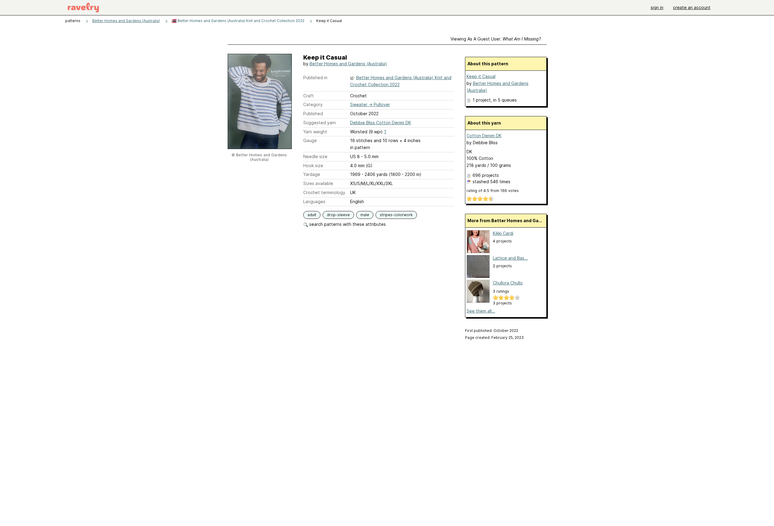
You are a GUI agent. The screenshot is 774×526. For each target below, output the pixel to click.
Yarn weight (315, 131)
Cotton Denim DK (484, 135)
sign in (657, 7)
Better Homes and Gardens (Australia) (126, 20)
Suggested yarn (319, 122)
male (364, 215)
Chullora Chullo (508, 282)
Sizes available (318, 183)
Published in (315, 77)
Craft (308, 95)
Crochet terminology (324, 192)
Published (313, 113)
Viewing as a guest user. (495, 38)
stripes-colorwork (396, 215)
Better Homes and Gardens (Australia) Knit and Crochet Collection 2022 (240, 20)
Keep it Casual (481, 76)
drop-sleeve (338, 215)
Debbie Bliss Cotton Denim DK (380, 122)
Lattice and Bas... (510, 258)
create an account (692, 7)
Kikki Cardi (503, 233)
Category (313, 104)
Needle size (315, 156)
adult (311, 215)
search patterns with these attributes (347, 224)
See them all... (481, 310)
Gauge (310, 140)
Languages (314, 201)
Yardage (311, 174)
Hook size (313, 165)
